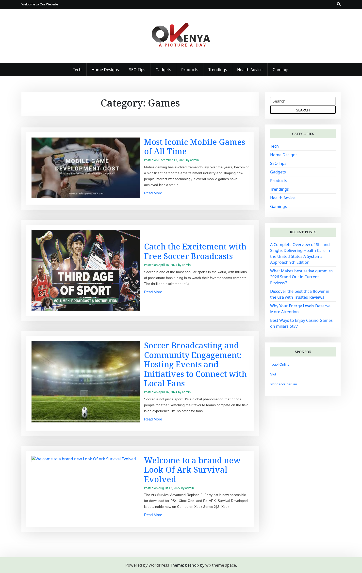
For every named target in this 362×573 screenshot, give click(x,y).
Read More (153, 193)
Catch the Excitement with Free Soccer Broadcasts (195, 251)
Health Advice (250, 69)
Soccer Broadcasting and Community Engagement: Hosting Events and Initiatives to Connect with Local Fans (195, 364)
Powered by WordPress (147, 565)
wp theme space (220, 565)
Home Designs (105, 69)
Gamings (281, 69)
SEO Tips (137, 69)
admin (194, 160)
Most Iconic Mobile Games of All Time (194, 146)
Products (189, 69)
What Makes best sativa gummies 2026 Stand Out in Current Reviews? (301, 276)
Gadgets (163, 69)
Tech (77, 69)
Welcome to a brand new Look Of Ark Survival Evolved (192, 469)
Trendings (217, 69)
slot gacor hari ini (283, 384)
